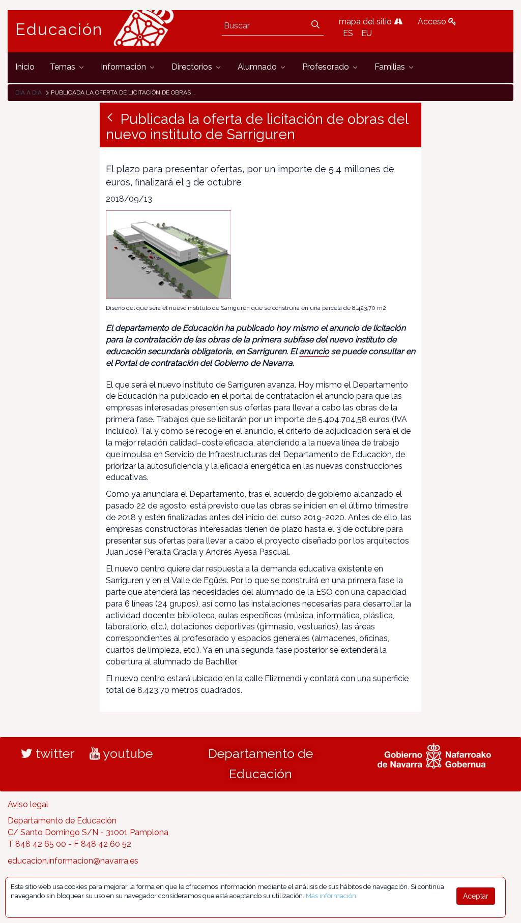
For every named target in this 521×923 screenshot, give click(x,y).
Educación (59, 29)
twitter (53, 753)
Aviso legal (28, 804)
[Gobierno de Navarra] (434, 754)
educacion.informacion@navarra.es (73, 861)
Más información (331, 896)
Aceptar (475, 896)
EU (366, 33)
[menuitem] (25, 67)
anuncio (314, 351)
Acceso (433, 21)
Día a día (28, 92)
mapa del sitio (366, 21)
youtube (126, 753)
